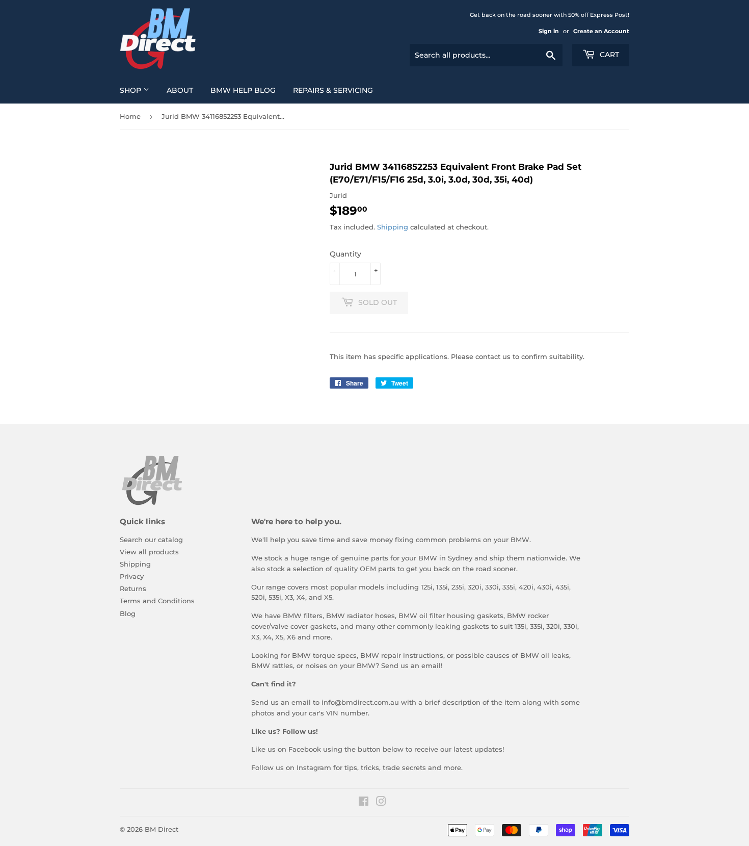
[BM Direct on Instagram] (381, 803)
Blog (128, 613)
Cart (608, 54)
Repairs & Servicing (333, 90)
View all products (149, 552)
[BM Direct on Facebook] (363, 803)
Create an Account (601, 31)
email (431, 665)
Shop (131, 90)
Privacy (132, 576)
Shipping (392, 227)
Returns (133, 588)
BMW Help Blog (243, 90)
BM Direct (161, 829)
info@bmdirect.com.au (360, 702)
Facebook (304, 749)
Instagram (314, 767)
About (180, 90)
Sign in (549, 31)
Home (130, 116)
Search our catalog (151, 539)
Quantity (345, 254)
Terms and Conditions (157, 601)
